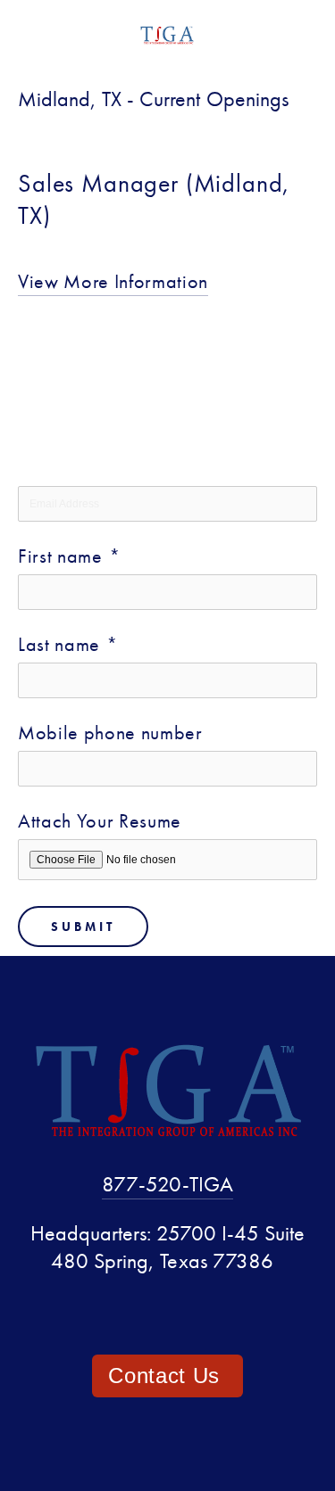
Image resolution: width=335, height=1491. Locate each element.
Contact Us (167, 1375)
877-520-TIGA (167, 1184)
